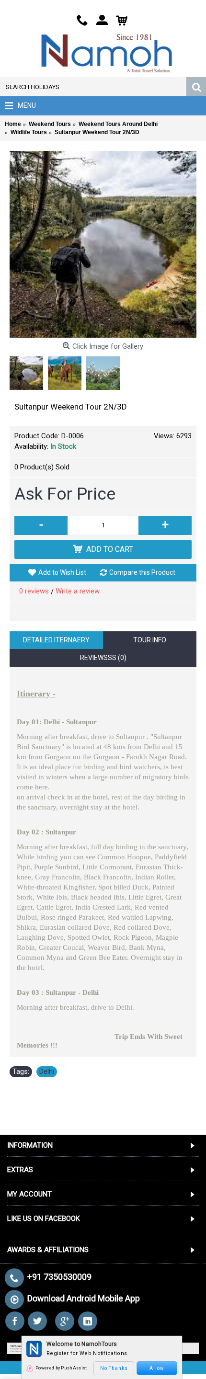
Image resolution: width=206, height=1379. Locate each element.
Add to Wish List (62, 572)
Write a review (78, 591)
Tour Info (149, 640)
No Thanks (114, 1368)
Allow (156, 1368)
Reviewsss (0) (103, 657)
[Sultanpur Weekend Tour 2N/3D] (103, 244)
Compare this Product (142, 572)
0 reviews (34, 591)
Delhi (46, 1071)
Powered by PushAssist (61, 1368)
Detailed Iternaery (56, 640)
